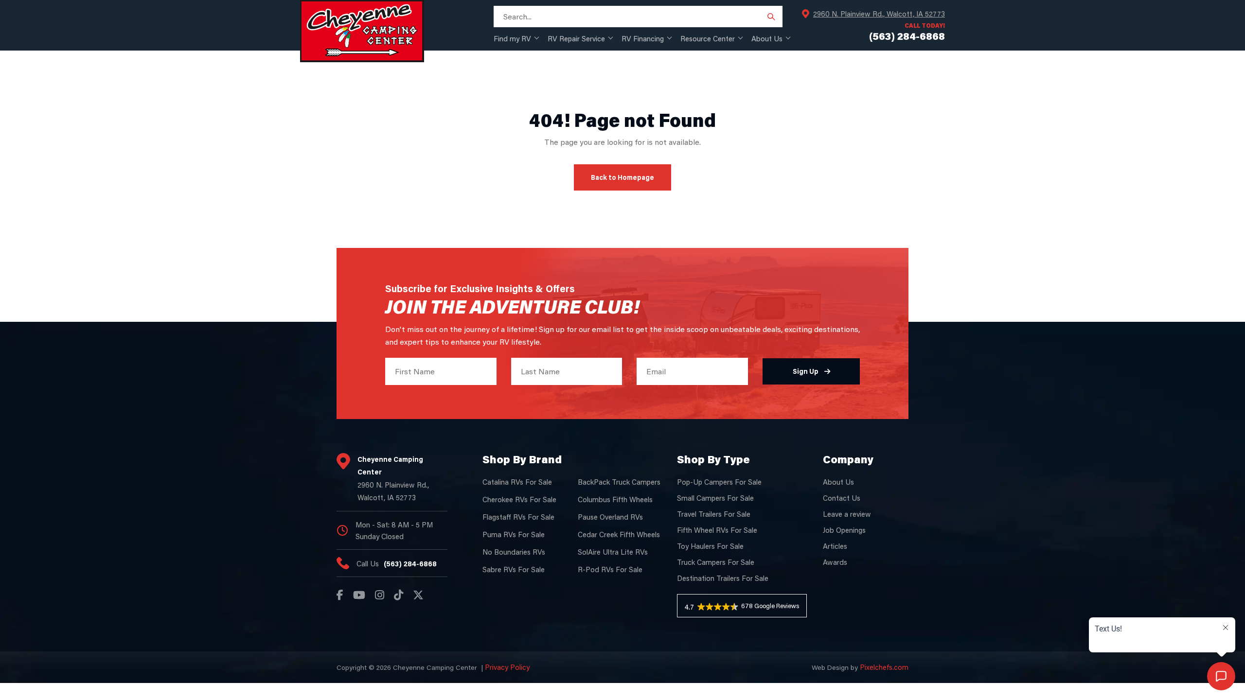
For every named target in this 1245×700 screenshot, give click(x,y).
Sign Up (805, 371)
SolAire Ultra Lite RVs (613, 552)
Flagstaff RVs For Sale (518, 517)
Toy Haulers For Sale (710, 546)
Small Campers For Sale (715, 498)
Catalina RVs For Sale (517, 482)
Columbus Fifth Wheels (615, 499)
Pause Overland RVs (610, 517)
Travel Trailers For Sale (713, 514)
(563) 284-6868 (410, 563)
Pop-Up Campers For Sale (719, 482)
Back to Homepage (622, 177)
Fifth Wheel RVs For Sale (717, 530)
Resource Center (707, 38)
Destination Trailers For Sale (722, 578)
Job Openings (844, 530)
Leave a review (847, 514)
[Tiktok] (398, 595)
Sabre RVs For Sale (513, 569)
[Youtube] (359, 595)
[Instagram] (379, 595)
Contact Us (841, 498)
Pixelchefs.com (884, 667)
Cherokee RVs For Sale (519, 499)
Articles (835, 546)
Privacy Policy (507, 667)
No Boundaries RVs (513, 552)
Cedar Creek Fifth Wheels (619, 534)
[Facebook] (340, 595)
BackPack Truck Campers (619, 482)
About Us (767, 38)
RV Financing (643, 38)
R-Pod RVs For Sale (610, 569)
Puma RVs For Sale (513, 534)
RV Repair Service (576, 38)
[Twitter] (418, 595)
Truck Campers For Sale (715, 562)
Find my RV (512, 38)
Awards (835, 562)
